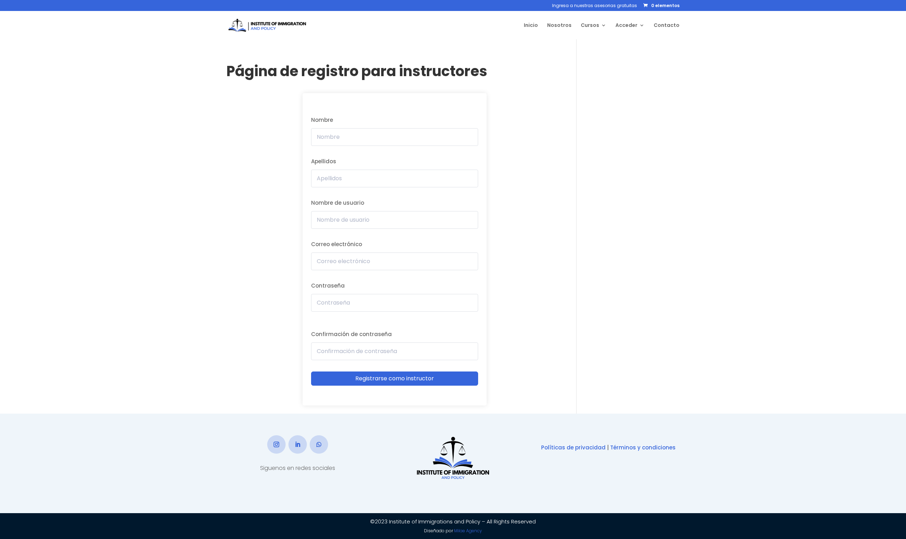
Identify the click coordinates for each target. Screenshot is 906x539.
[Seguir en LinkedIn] (297, 444)
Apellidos (323, 161)
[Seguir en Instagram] (276, 444)
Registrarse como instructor (394, 378)
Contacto (667, 26)
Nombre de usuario (337, 202)
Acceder (626, 26)
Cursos (590, 26)
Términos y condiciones (643, 447)
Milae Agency (468, 531)
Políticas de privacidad (573, 447)
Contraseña (328, 285)
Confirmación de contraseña (351, 334)
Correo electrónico (336, 244)
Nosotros (559, 26)
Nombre (322, 120)
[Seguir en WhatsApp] (319, 444)
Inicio (531, 26)
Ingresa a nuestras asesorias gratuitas (594, 6)
